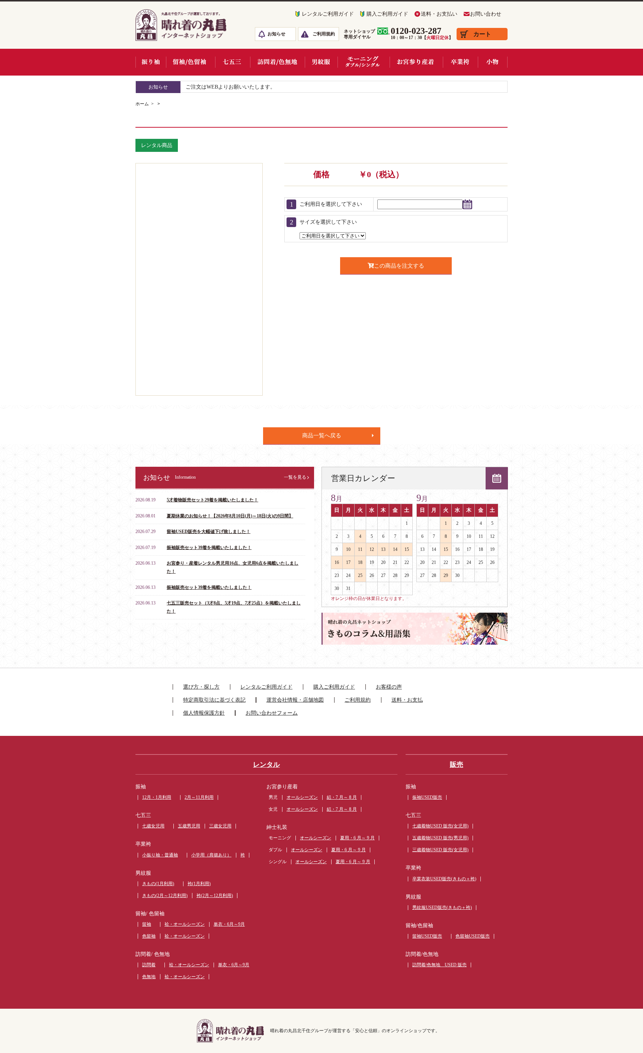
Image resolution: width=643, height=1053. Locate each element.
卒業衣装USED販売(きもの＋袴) (444, 878)
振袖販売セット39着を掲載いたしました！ (209, 547)
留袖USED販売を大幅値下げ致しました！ (208, 531)
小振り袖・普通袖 (160, 855)
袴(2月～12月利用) (214, 895)
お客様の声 (389, 687)
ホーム (142, 103)
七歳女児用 (153, 826)
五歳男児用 (189, 826)
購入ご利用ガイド (387, 14)
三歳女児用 (220, 826)
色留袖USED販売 (472, 936)
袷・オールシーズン (184, 924)
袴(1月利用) (199, 883)
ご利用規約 (324, 33)
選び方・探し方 (201, 687)
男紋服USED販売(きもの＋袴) (442, 907)
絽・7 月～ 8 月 (342, 797)
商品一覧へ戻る (321, 435)
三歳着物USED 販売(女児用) (440, 849)
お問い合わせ (485, 14)
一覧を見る (295, 477)
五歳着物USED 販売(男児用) (440, 837)
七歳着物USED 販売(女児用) (440, 826)
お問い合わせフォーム (272, 713)
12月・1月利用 (156, 797)
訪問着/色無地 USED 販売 (439, 964)
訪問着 (149, 964)
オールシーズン (302, 797)
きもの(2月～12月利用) (165, 895)
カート (482, 34)
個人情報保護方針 (204, 713)
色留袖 (149, 936)
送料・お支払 (407, 700)
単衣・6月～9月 (229, 924)
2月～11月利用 (199, 797)
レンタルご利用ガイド (328, 14)
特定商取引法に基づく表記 (214, 700)
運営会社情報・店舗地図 (295, 700)
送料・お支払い (439, 14)
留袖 (146, 924)
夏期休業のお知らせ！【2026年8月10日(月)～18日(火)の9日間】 (230, 515)
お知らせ (276, 33)
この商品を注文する (399, 265)
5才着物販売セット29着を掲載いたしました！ (212, 499)
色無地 (149, 976)
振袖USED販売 (427, 797)
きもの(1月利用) (158, 883)
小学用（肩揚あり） (211, 855)
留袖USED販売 (427, 936)
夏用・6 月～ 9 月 (357, 837)
